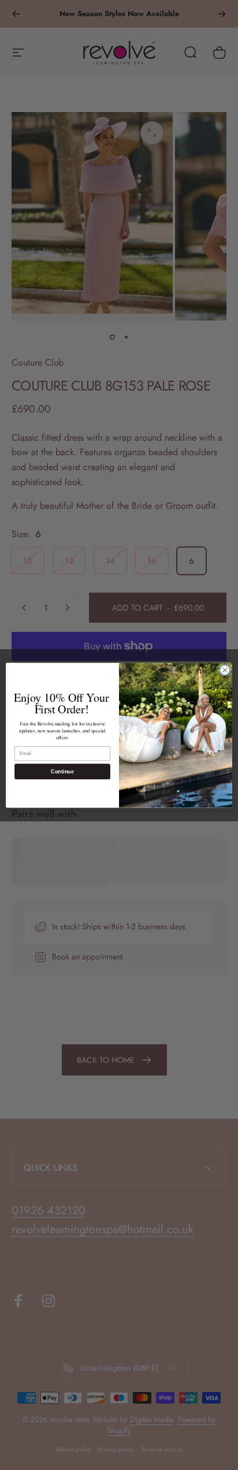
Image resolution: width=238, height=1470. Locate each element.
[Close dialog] (225, 670)
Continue (62, 771)
